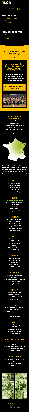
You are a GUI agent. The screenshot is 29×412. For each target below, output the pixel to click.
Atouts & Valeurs (9, 26)
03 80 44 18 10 (15, 316)
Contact (7, 28)
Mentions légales (9, 34)
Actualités (7, 24)
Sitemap (7, 38)
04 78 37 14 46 (15, 211)
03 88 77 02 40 (15, 134)
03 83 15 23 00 (15, 299)
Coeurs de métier (9, 20)
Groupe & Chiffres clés (11, 18)
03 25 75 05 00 (15, 333)
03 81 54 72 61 (15, 284)
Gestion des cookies (10, 36)
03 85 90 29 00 (15, 350)
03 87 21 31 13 (15, 249)
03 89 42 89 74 (15, 230)
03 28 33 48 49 (15, 192)
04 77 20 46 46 (15, 365)
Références (8, 22)
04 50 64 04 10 (15, 266)
